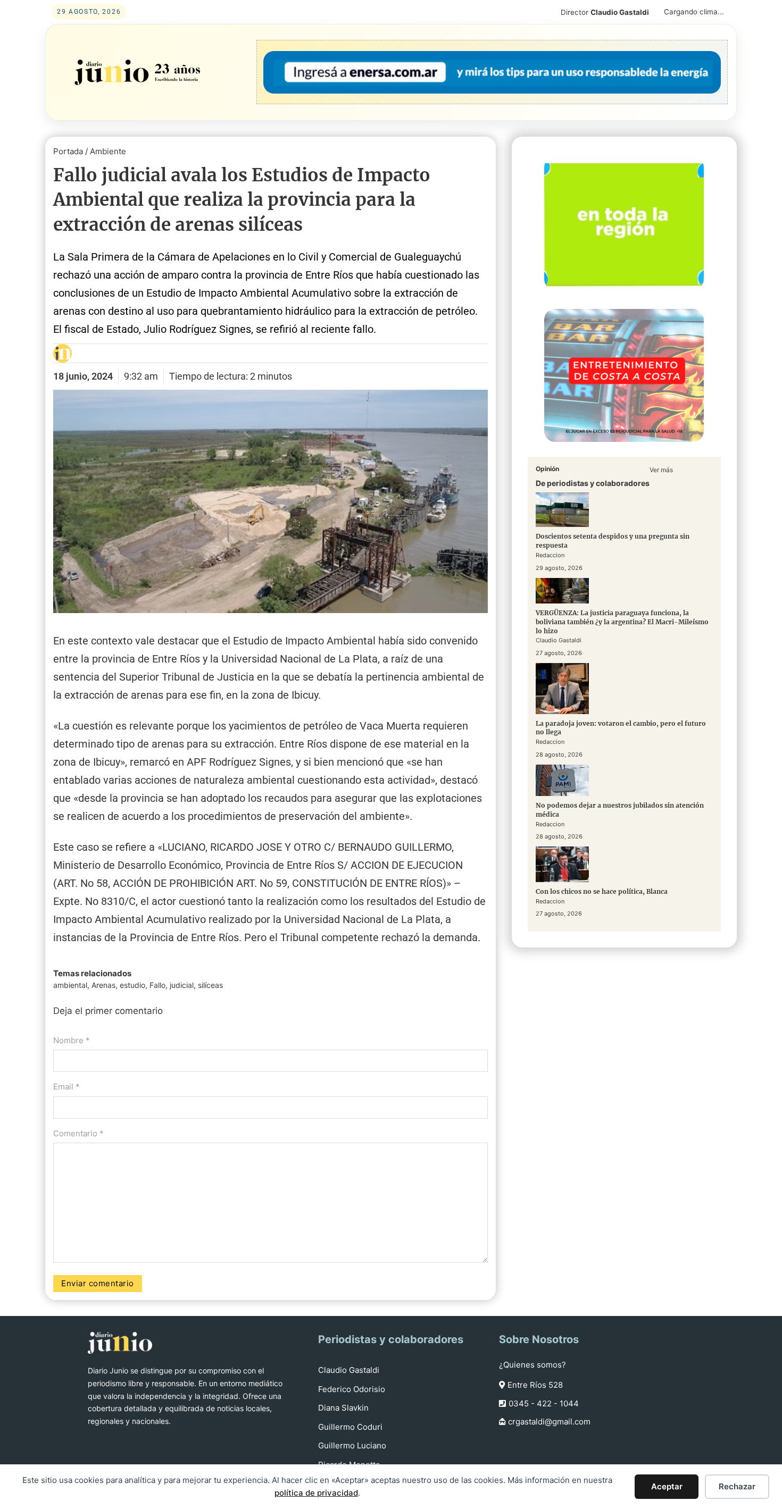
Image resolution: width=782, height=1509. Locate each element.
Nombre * (71, 1040)
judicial (182, 985)
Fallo (157, 985)
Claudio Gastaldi (348, 1370)
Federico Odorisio (351, 1389)
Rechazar (737, 1486)
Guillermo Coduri (350, 1427)
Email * (66, 1087)
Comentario (78, 1133)
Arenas (103, 985)
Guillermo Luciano (352, 1445)
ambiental (70, 985)
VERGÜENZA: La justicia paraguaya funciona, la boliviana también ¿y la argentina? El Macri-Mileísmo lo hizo (622, 621)
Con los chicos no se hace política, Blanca (602, 891)
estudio (132, 985)
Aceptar (667, 1486)
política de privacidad (316, 1493)
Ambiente (108, 151)
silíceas (210, 985)
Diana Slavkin (343, 1408)
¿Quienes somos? (532, 1365)
